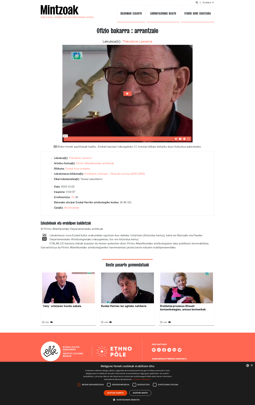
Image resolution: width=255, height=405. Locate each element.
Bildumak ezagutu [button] (131, 13)
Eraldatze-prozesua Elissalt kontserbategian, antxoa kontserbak (183, 307)
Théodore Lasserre (137, 41)
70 (72, 197)
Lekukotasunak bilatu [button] (163, 13)
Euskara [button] (207, 2)
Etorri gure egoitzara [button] (197, 13)
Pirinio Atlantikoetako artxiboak (95, 163)
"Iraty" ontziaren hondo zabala (61, 306)
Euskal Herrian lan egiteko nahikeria (123, 306)
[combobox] (247, 365)
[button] (127, 399)
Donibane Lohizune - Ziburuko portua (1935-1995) (114, 173)
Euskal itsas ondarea (77, 168)
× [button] (252, 365)
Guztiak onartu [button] (115, 393)
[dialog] (127, 383)
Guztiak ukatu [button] (140, 393)
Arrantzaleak (71, 207)
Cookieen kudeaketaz (141, 379)
